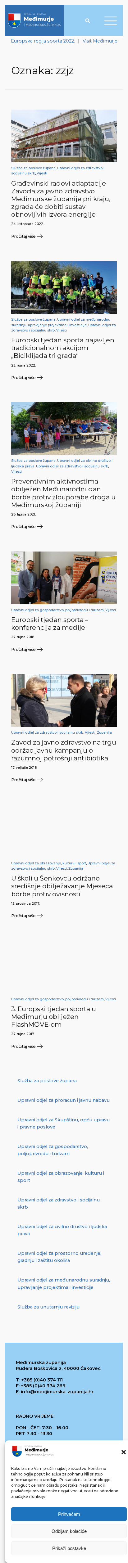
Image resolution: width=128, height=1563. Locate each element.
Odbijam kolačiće (69, 1531)
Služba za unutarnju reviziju (48, 1307)
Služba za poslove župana (33, 168)
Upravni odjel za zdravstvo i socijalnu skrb (72, 466)
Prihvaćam (69, 1514)
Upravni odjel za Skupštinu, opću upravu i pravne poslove (63, 1123)
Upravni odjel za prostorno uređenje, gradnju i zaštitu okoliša (59, 1256)
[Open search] (87, 20)
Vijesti (42, 173)
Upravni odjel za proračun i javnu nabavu (63, 1100)
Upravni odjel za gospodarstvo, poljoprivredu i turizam (57, 610)
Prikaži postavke (69, 1548)
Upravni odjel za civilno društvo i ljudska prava (62, 1230)
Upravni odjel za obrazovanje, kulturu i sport (48, 863)
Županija (104, 733)
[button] (124, 1452)
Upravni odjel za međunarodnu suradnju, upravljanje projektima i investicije (63, 1283)
